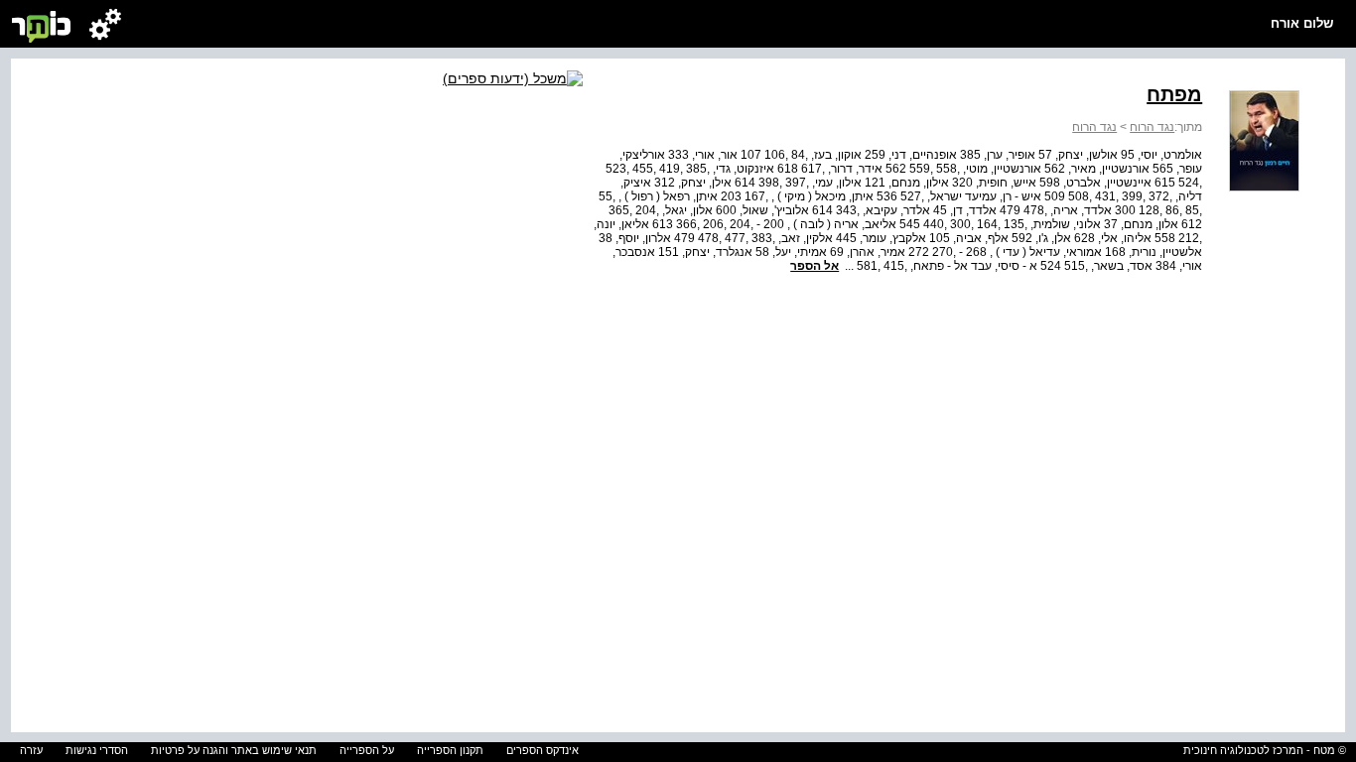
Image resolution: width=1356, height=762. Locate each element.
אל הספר (814, 266)
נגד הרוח (1152, 127)
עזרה (31, 750)
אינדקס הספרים (542, 750)
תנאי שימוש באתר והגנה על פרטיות (234, 750)
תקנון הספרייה (450, 750)
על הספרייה (366, 750)
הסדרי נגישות (97, 750)
